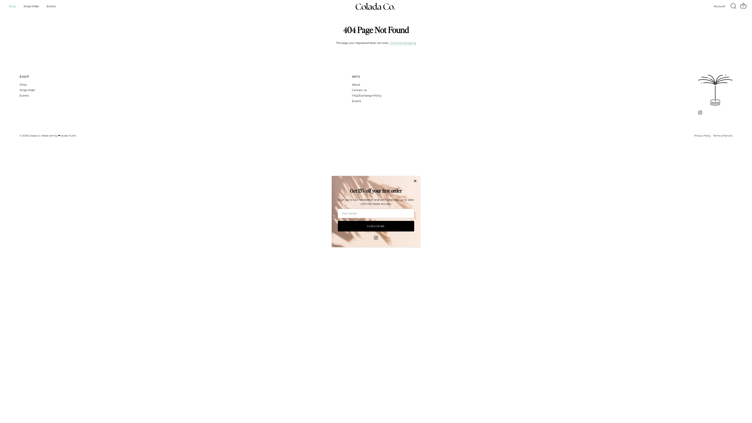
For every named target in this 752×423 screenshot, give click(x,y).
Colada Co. (34, 135)
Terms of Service (722, 135)
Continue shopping (403, 43)
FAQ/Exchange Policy (367, 95)
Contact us (359, 90)
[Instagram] (376, 237)
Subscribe (376, 226)
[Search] (733, 6)
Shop (12, 6)
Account (719, 6)
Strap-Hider (31, 6)
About (356, 84)
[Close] (415, 181)
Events (51, 6)
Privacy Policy (702, 135)
